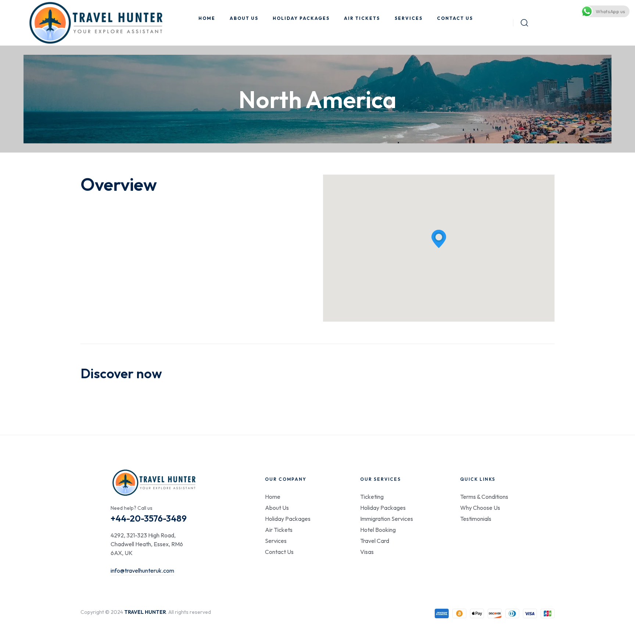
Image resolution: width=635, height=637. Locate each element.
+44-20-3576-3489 (149, 518)
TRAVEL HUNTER (145, 612)
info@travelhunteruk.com (142, 570)
